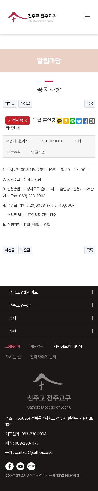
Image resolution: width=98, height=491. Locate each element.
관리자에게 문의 (43, 356)
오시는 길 (13, 356)
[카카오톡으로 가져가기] (59, 121)
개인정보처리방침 (67, 346)
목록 (90, 103)
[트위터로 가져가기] (79, 121)
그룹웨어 (12, 346)
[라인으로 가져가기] (72, 121)
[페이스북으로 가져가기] (85, 121)
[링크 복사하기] (92, 121)
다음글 (25, 103)
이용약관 (36, 346)
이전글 (10, 103)
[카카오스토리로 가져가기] (66, 121)
